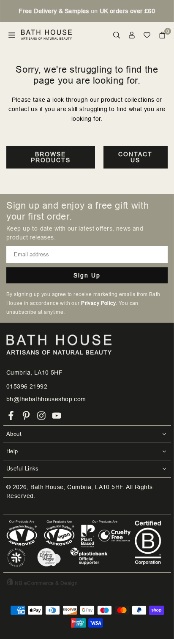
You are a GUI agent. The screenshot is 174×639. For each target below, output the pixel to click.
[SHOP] (11, 35)
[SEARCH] (116, 35)
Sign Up (87, 275)
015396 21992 (26, 386)
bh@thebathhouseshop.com (46, 399)
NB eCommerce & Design (46, 583)
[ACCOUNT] (131, 35)
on (87, 11)
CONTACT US (135, 157)
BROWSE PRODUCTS (51, 157)
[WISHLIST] (147, 35)
